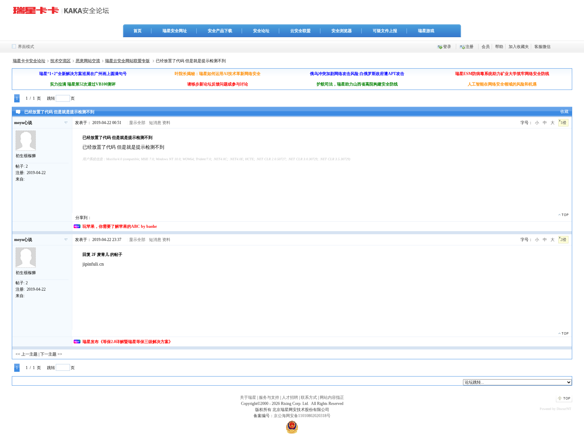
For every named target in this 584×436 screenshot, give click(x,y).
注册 (469, 46)
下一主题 (48, 354)
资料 (166, 122)
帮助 (499, 46)
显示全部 (137, 122)
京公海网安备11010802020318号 (302, 415)
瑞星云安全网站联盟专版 (127, 60)
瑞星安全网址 (175, 30)
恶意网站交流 (88, 60)
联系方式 (309, 397)
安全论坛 (261, 30)
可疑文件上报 (385, 30)
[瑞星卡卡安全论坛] (63, 13)
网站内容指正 (332, 397)
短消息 (155, 122)
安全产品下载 (220, 30)
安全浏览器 (342, 30)
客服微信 (542, 46)
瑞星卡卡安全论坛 (29, 60)
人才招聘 (290, 397)
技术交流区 (60, 60)
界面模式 (26, 46)
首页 (137, 30)
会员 (486, 46)
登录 (447, 46)
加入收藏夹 (519, 46)
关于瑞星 (248, 397)
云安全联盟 (300, 30)
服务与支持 (269, 397)
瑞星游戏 (426, 30)
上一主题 (29, 354)
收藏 (564, 111)
